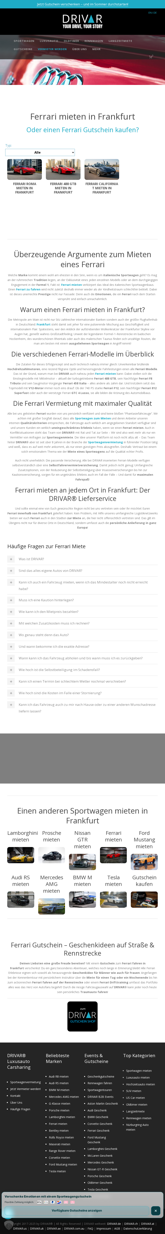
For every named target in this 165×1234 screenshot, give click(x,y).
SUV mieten (133, 1091)
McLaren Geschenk (100, 1155)
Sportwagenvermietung (25, 1082)
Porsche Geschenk (100, 1176)
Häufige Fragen (20, 1109)
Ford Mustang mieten (63, 1164)
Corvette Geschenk (100, 1124)
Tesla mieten (57, 1171)
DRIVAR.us (20, 1228)
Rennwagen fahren (100, 1083)
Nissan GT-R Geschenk (102, 1169)
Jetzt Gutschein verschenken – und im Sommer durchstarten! (82, 4)
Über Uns (79, 49)
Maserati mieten (59, 1144)
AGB (117, 1228)
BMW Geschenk (98, 1117)
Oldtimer (71, 41)
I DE (154, 12)
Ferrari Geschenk (98, 1130)
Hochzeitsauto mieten (140, 1084)
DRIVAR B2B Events (100, 1097)
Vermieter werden (52, 49)
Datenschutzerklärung (137, 1228)
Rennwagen (94, 41)
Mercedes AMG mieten (64, 1097)
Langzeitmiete (120, 41)
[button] (9, 1225)
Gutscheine (23, 49)
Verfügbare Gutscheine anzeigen (77, 1210)
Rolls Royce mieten (61, 1137)
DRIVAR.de (114, 1224)
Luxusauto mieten (138, 1077)
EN (150, 12)
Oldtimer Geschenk (100, 1183)
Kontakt (15, 1096)
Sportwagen (24, 41)
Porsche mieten (59, 1110)
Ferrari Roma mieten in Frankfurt (24, 188)
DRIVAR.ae (54, 1228)
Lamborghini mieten (62, 1117)
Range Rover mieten (62, 1151)
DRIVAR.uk (37, 1228)
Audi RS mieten (59, 1083)
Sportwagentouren (100, 1090)
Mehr (96, 49)
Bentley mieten (59, 1130)
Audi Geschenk (97, 1110)
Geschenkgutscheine (101, 1076)
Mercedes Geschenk (101, 1162)
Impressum (103, 1228)
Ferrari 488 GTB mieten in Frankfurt (63, 188)
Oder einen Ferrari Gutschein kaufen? (82, 129)
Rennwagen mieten (138, 1118)
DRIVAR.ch (131, 1224)
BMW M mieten (59, 1090)
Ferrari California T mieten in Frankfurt (102, 188)
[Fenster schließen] (155, 1210)
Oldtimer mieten (136, 1104)
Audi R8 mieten (59, 1076)
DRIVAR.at (147, 1224)
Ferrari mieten (58, 1124)
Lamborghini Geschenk (102, 1149)
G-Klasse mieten (59, 1103)
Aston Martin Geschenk (103, 1103)
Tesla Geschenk (98, 1189)
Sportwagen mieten (139, 1071)
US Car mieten (135, 1098)
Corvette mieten (59, 1157)
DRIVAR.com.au (74, 1228)
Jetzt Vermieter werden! (25, 1089)
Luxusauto (49, 41)
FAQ (90, 1228)
